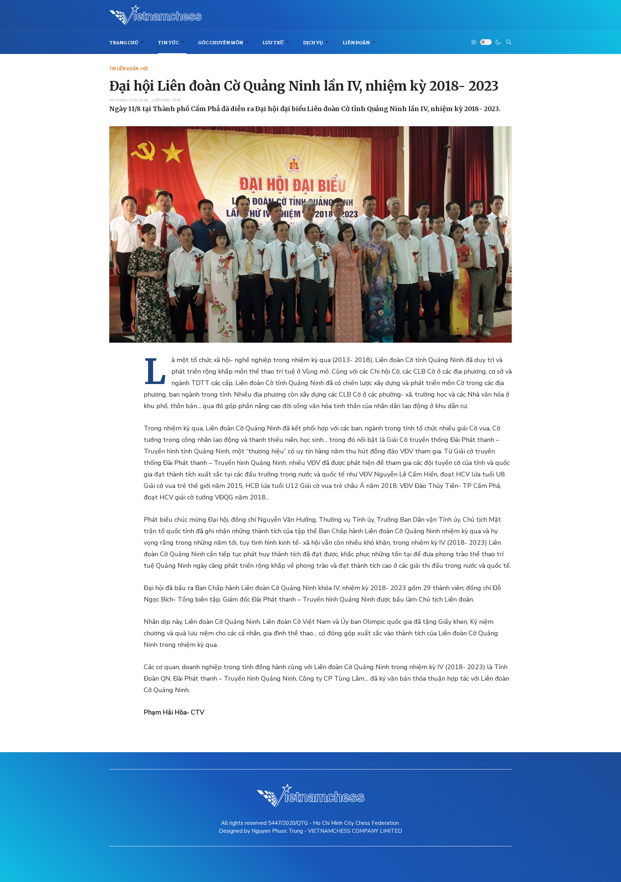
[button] (127, 42)
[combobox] (509, 42)
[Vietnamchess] (155, 15)
